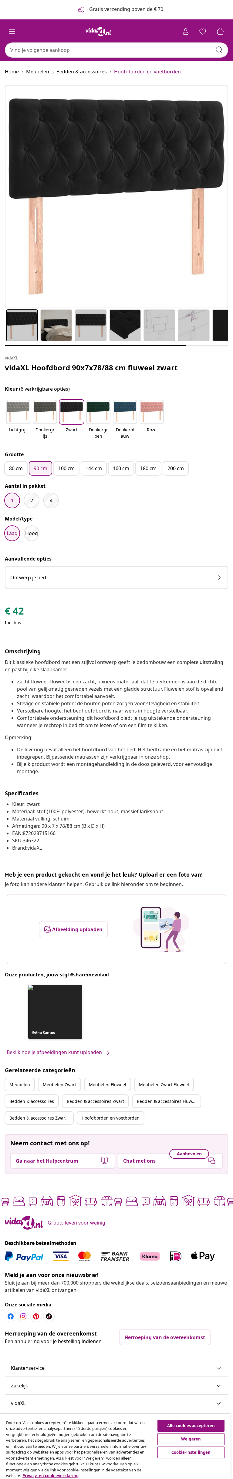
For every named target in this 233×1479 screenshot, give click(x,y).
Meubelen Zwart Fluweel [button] (164, 1084)
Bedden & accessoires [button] (31, 1101)
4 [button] (51, 500)
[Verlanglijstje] (203, 31)
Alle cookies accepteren (191, 1425)
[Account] (186, 31)
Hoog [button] (31, 533)
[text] (14, 612)
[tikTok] (49, 1316)
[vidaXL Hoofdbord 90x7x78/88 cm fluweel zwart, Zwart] (116, 197)
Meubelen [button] (19, 1084)
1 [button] (12, 500)
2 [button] (31, 500)
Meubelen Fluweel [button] (107, 1084)
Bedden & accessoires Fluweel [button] (167, 1101)
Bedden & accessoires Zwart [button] (95, 1101)
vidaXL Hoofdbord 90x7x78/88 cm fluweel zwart (91, 367)
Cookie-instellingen (191, 1452)
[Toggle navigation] (12, 31)
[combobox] (116, 50)
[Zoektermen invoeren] (219, 50)
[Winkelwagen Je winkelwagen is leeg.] (220, 31)
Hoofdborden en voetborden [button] (111, 1118)
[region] (115, 1446)
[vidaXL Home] (98, 31)
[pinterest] (36, 1316)
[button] (18, 420)
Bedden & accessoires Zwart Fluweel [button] (41, 1118)
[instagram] (23, 1316)
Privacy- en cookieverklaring (50, 1475)
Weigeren (191, 1439)
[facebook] (11, 1316)
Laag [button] (12, 533)
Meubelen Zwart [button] (59, 1084)
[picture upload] (160, 929)
